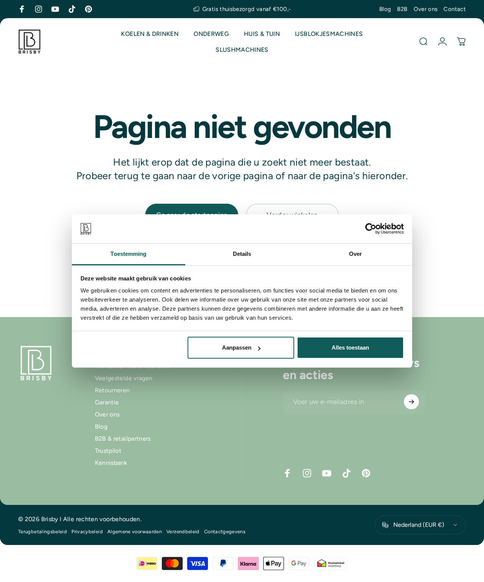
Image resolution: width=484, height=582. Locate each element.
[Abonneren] (411, 401)
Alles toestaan (350, 347)
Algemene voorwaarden (134, 531)
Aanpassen (236, 347)
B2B (402, 9)
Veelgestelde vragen (124, 378)
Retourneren (112, 390)
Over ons (426, 9)
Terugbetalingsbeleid (42, 531)
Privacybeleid (87, 531)
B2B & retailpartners (123, 439)
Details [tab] (242, 254)
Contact (455, 9)
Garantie (107, 402)
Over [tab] (355, 254)
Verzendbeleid (183, 531)
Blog (385, 9)
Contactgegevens (224, 531)
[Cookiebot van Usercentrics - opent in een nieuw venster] (371, 228)
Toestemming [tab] (128, 254)
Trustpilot (108, 451)
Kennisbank (111, 463)
